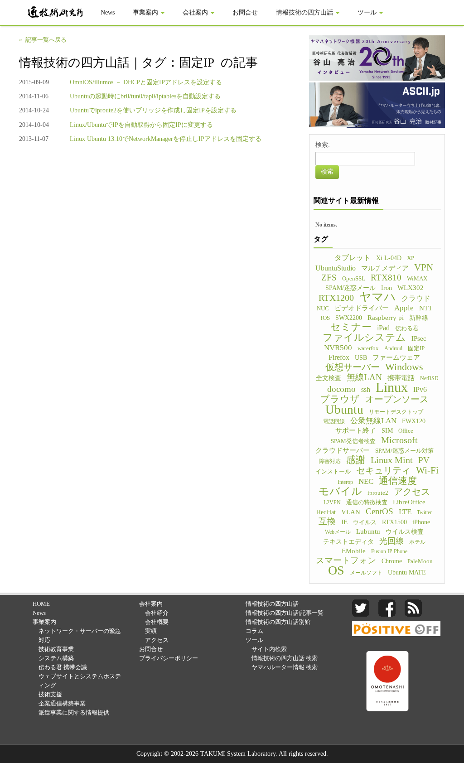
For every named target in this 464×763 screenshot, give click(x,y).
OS (336, 570)
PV (424, 460)
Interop (345, 482)
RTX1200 (336, 297)
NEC (365, 481)
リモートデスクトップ (396, 412)
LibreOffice (409, 502)
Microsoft (399, 439)
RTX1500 (394, 522)
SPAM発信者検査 (353, 441)
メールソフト (366, 573)
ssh (365, 389)
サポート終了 (355, 430)
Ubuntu (344, 409)
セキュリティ (383, 470)
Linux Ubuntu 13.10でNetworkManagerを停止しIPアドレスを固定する (165, 138)
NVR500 (338, 347)
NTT (425, 308)
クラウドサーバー (342, 450)
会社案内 (196, 12)
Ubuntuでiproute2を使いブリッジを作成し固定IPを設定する (153, 110)
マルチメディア (385, 268)
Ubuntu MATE (407, 572)
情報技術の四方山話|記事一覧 (285, 612)
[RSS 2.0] (413, 607)
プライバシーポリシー (168, 658)
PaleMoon (420, 561)
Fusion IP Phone (389, 551)
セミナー (351, 327)
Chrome (392, 561)
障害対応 (330, 461)
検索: (322, 144)
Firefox (339, 357)
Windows (404, 367)
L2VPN (332, 502)
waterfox (368, 348)
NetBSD (429, 378)
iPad (383, 328)
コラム (254, 631)
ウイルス (365, 522)
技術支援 (50, 694)
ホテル (417, 542)
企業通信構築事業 (62, 703)
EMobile (354, 551)
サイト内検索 (269, 649)
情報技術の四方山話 (305, 12)
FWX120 (413, 421)
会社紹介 (157, 612)
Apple (404, 308)
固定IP (416, 348)
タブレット (352, 257)
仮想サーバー (352, 367)
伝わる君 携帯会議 (63, 667)
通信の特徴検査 (366, 502)
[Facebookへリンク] (387, 607)
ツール (368, 12)
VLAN (350, 512)
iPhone (421, 522)
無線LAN (364, 377)
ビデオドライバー (361, 308)
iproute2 (377, 493)
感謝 (355, 459)
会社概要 (157, 621)
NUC (323, 308)
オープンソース (397, 399)
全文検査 (328, 378)
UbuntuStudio (335, 268)
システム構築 (56, 658)
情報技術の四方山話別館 (278, 621)
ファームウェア (396, 357)
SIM (387, 430)
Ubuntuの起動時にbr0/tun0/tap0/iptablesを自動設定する (145, 96)
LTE (405, 511)
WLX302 (410, 287)
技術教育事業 (56, 649)
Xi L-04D (388, 258)
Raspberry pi (385, 317)
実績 (151, 631)
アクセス (412, 491)
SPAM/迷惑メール (350, 287)
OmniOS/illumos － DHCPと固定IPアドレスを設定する (146, 82)
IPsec (418, 338)
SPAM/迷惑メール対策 (404, 451)
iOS (325, 318)
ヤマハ (377, 297)
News (108, 12)
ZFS (329, 277)
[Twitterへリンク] (360, 607)
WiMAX (417, 278)
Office (405, 431)
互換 (327, 521)
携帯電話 (401, 378)
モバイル (340, 491)
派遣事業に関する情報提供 (74, 712)
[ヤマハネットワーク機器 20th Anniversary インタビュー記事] (377, 57)
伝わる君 (407, 328)
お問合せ (245, 12)
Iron (386, 288)
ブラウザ (340, 399)
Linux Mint (392, 459)
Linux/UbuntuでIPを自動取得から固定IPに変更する (141, 124)
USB (361, 357)
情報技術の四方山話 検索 (284, 658)
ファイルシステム (364, 337)
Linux (392, 387)
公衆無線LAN (373, 420)
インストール (333, 471)
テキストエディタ (348, 541)
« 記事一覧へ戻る (43, 40)
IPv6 (420, 389)
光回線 (391, 541)
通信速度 (398, 480)
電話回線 (334, 421)
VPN (423, 267)
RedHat (326, 512)
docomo (341, 389)
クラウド (415, 298)
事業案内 (146, 12)
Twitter (424, 512)
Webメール (338, 532)
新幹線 (418, 317)
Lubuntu (368, 531)
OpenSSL (353, 278)
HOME (41, 603)
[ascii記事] (377, 104)
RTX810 (386, 277)
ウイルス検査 (405, 531)
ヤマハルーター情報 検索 (284, 667)
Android (393, 348)
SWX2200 (348, 317)
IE (344, 522)
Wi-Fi (427, 470)
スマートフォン (346, 560)
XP (410, 258)
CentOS (379, 511)
